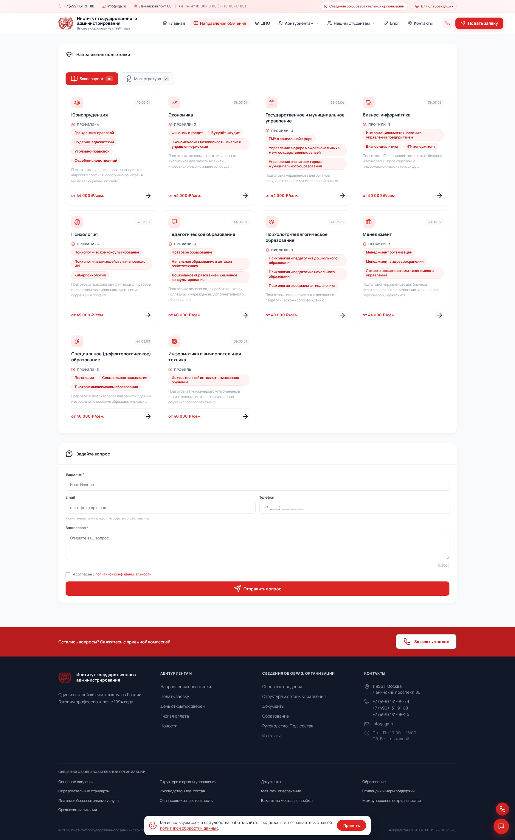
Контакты (271, 735)
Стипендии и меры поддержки (388, 791)
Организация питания (77, 809)
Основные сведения (282, 686)
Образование (275, 716)
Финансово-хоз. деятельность (186, 800)
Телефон (266, 497)
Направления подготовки (185, 686)
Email (70, 497)
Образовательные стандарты (83, 791)
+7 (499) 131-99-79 (391, 701)
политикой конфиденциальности (123, 574)
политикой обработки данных (189, 828)
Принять (351, 825)
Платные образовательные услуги (88, 800)
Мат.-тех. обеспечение (281, 791)
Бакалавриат (95, 78)
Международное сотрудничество (391, 800)
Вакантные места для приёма (287, 800)
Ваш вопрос (77, 527)
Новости (168, 726)
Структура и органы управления (294, 696)
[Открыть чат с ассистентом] (501, 826)
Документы (273, 706)
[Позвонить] (447, 23)
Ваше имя (75, 474)
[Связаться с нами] (502, 809)
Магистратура (150, 78)
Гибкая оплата (174, 716)
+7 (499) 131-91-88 (390, 708)
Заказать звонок (431, 641)
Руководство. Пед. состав (288, 726)
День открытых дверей (182, 706)
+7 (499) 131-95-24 (391, 714)
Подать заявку (174, 696)
